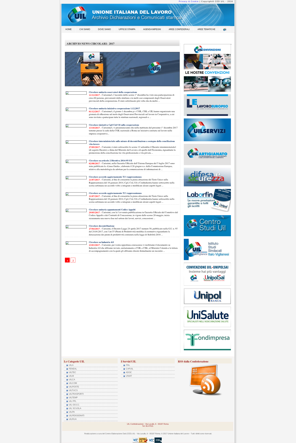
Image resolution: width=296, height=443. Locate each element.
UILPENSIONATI (76, 415)
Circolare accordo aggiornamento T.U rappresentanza (115, 176)
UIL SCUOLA (74, 408)
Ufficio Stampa (127, 29)
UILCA (71, 379)
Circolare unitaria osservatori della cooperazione (113, 92)
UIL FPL (72, 401)
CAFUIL (129, 369)
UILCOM (72, 383)
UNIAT (128, 376)
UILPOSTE (73, 387)
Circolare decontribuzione (101, 225)
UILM (71, 376)
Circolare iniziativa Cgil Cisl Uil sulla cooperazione (114, 124)
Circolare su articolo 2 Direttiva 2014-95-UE (110, 160)
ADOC (128, 372)
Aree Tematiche (206, 29)
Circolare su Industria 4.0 (101, 242)
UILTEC (72, 372)
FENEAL (72, 369)
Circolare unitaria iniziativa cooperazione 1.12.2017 (114, 108)
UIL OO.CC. (74, 405)
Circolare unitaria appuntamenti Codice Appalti (112, 209)
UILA (70, 365)
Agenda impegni (152, 29)
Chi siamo (84, 29)
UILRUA (72, 419)
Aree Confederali (179, 29)
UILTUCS (73, 390)
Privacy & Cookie (189, 1)
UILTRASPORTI (76, 394)
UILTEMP (73, 397)
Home (68, 29)
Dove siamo (104, 29)
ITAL (127, 365)
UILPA (71, 412)
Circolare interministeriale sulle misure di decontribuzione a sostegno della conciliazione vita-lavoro (132, 142)
